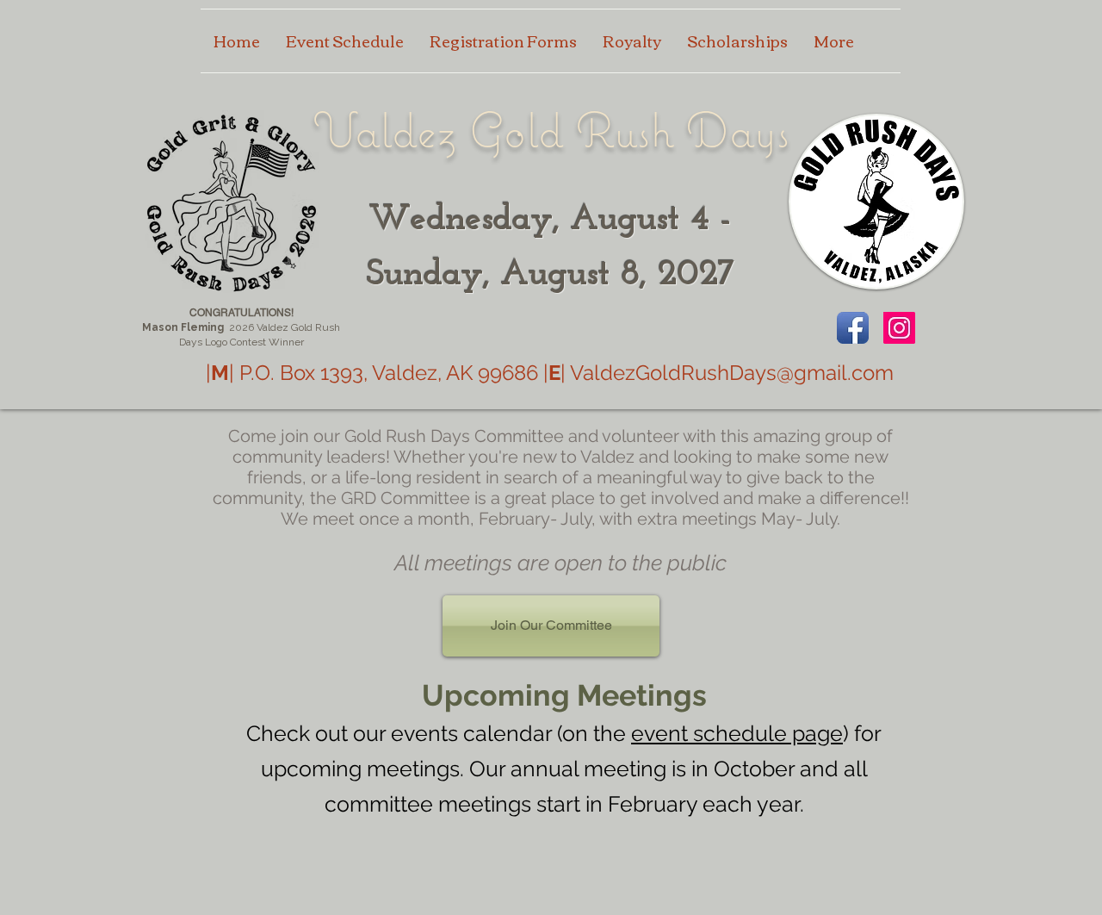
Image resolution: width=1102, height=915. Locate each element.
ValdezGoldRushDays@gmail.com (732, 372)
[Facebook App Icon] (853, 328)
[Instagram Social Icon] (899, 328)
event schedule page (737, 733)
